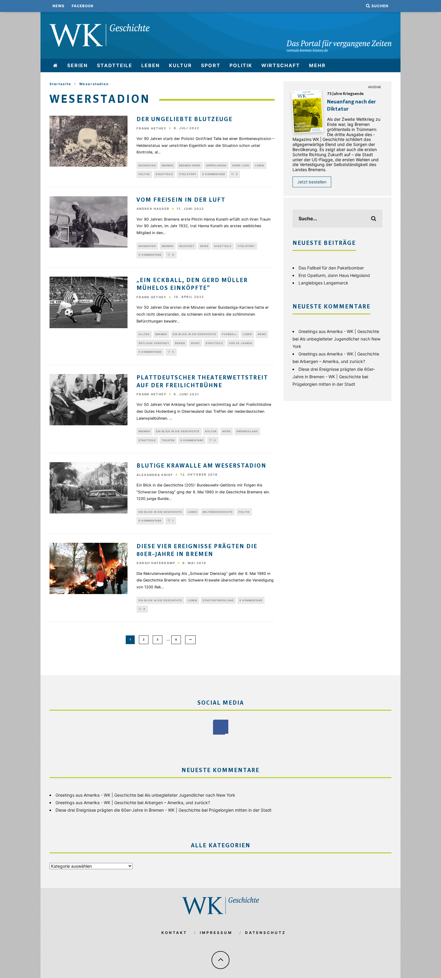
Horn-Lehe (240, 165)
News (58, 6)
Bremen (167, 165)
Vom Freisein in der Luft (180, 200)
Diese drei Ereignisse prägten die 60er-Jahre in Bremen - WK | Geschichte (128, 810)
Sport (210, 65)
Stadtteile (114, 65)
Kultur (180, 65)
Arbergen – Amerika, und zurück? (332, 361)
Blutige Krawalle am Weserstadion (201, 466)
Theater (168, 440)
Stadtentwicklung (218, 600)
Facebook (83, 6)
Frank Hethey (151, 128)
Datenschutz (265, 932)
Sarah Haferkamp (155, 563)
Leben (150, 65)
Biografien (147, 165)
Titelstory (187, 174)
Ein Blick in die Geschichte (194, 334)
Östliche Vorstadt (154, 343)
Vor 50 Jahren (240, 343)
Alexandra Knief (154, 475)
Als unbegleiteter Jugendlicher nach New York (190, 795)
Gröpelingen (216, 165)
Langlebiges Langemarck (323, 282)
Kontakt (174, 932)
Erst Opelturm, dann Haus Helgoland (334, 275)
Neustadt (186, 246)
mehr (317, 65)
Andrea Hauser (153, 209)
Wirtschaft (280, 65)
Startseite (60, 84)
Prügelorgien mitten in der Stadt (323, 384)
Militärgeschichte (218, 511)
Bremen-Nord (189, 165)
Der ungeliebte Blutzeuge (184, 120)
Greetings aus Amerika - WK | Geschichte (338, 331)
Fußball (229, 334)
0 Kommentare (213, 174)
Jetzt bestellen (311, 181)
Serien (77, 65)
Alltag (144, 334)
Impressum (216, 932)
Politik (241, 65)
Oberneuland (247, 431)
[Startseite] (56, 65)
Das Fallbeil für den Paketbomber (331, 267)
